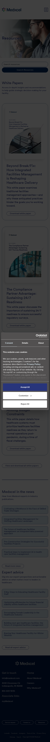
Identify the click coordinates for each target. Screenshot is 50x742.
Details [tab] (25, 343)
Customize (23, 395)
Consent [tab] (9, 343)
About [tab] (41, 343)
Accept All (25, 387)
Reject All (25, 404)
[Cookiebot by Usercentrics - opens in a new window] (36, 335)
